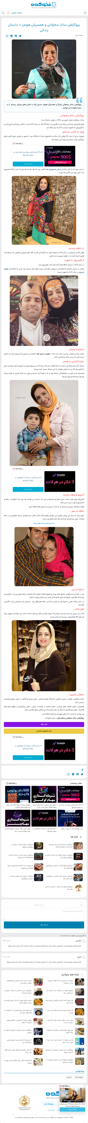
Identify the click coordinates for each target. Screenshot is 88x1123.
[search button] (3, 13)
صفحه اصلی (79, 35)
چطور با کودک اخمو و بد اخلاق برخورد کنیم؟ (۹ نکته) (19, 1021)
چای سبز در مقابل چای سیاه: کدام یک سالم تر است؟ (60, 1021)
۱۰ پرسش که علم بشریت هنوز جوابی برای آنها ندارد (19, 1041)
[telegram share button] (12, 36)
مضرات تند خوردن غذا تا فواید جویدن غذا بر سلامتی (60, 982)
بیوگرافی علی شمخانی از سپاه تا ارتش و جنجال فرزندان (18, 991)
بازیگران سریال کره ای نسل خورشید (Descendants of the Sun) (60, 845)
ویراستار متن (48, 1104)
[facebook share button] (16, 36)
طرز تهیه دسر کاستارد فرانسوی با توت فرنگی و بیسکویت (20, 867)
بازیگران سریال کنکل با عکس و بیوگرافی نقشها (22, 845)
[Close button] (85, 1086)
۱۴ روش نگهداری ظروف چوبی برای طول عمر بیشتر (18, 1051)
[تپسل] (14, 144)
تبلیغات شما (79, 1077)
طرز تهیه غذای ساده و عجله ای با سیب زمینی (60, 1011)
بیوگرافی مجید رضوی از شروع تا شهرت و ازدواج (18, 1031)
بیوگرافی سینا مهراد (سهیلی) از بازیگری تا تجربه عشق (59, 1051)
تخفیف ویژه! (72, 1109)
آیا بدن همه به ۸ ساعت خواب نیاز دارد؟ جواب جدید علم (60, 1041)
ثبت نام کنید (28, 164)
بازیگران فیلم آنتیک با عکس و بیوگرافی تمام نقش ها (59, 867)
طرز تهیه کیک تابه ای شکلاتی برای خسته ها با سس (59, 1001)
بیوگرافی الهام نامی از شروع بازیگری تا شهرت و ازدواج (60, 1061)
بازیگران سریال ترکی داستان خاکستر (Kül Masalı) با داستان (20, 856)
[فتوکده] (44, 5)
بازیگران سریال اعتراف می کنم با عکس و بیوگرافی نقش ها (59, 856)
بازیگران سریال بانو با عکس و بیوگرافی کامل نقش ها (59, 877)
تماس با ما (51, 1110)
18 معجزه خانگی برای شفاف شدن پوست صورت (18, 1061)
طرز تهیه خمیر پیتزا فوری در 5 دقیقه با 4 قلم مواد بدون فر (18, 1011)
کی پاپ (69, 1077)
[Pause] (61, 1100)
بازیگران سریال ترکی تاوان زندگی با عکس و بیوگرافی (21, 877)
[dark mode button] (8, 13)
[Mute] (64, 1100)
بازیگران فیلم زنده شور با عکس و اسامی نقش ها (59, 888)
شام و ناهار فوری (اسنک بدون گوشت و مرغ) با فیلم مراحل (18, 1001)
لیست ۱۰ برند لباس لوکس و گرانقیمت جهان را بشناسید (19, 982)
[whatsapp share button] (7, 36)
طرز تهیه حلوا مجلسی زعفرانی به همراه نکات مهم (60, 1031)
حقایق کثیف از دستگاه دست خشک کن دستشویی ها (59, 991)
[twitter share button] (20, 36)
